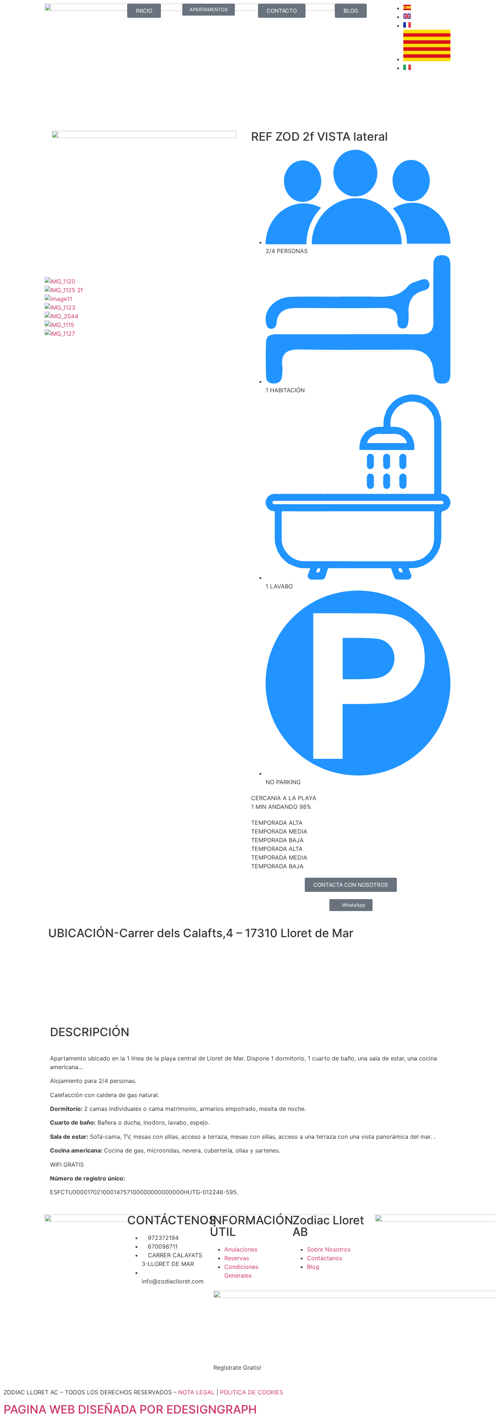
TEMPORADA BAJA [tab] (277, 840)
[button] (144, 342)
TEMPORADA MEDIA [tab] (279, 831)
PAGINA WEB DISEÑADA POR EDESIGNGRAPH (130, 1409)
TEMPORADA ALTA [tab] (277, 822)
